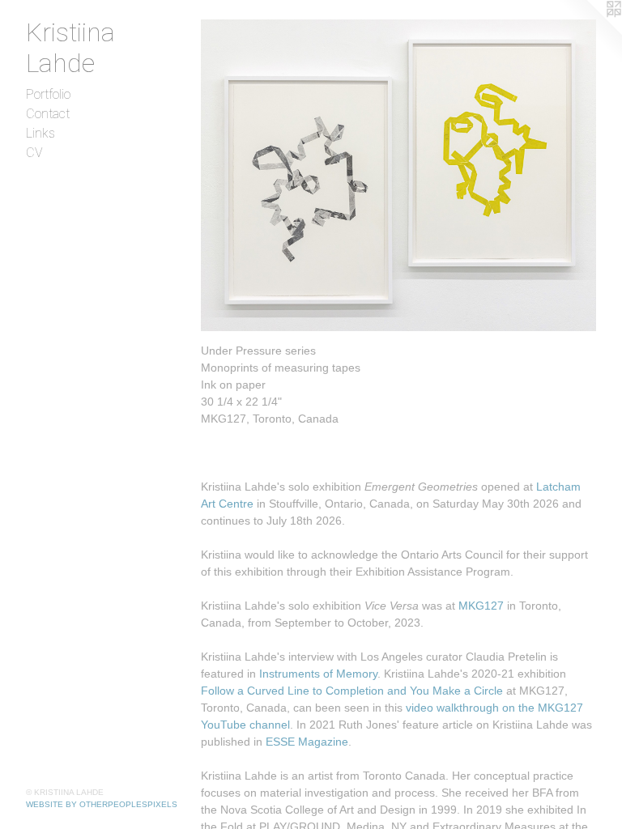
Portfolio (48, 94)
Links (40, 133)
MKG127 (481, 605)
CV (34, 152)
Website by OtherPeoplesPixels (101, 804)
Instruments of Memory (318, 673)
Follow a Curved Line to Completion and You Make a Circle (352, 690)
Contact (48, 113)
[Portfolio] (398, 175)
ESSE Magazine (307, 741)
